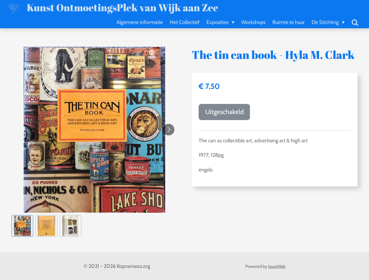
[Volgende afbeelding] (168, 129)
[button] (22, 226)
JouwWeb (276, 266)
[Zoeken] (355, 22)
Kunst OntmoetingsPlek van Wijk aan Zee (122, 7)
